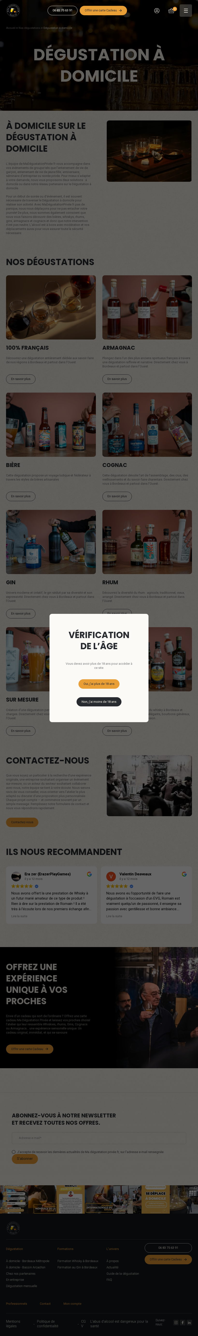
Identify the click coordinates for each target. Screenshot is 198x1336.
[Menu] (186, 10)
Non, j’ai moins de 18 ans (99, 702)
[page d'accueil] (15, 10)
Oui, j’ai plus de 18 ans (99, 684)
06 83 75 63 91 (62, 10)
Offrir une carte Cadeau (101, 10)
